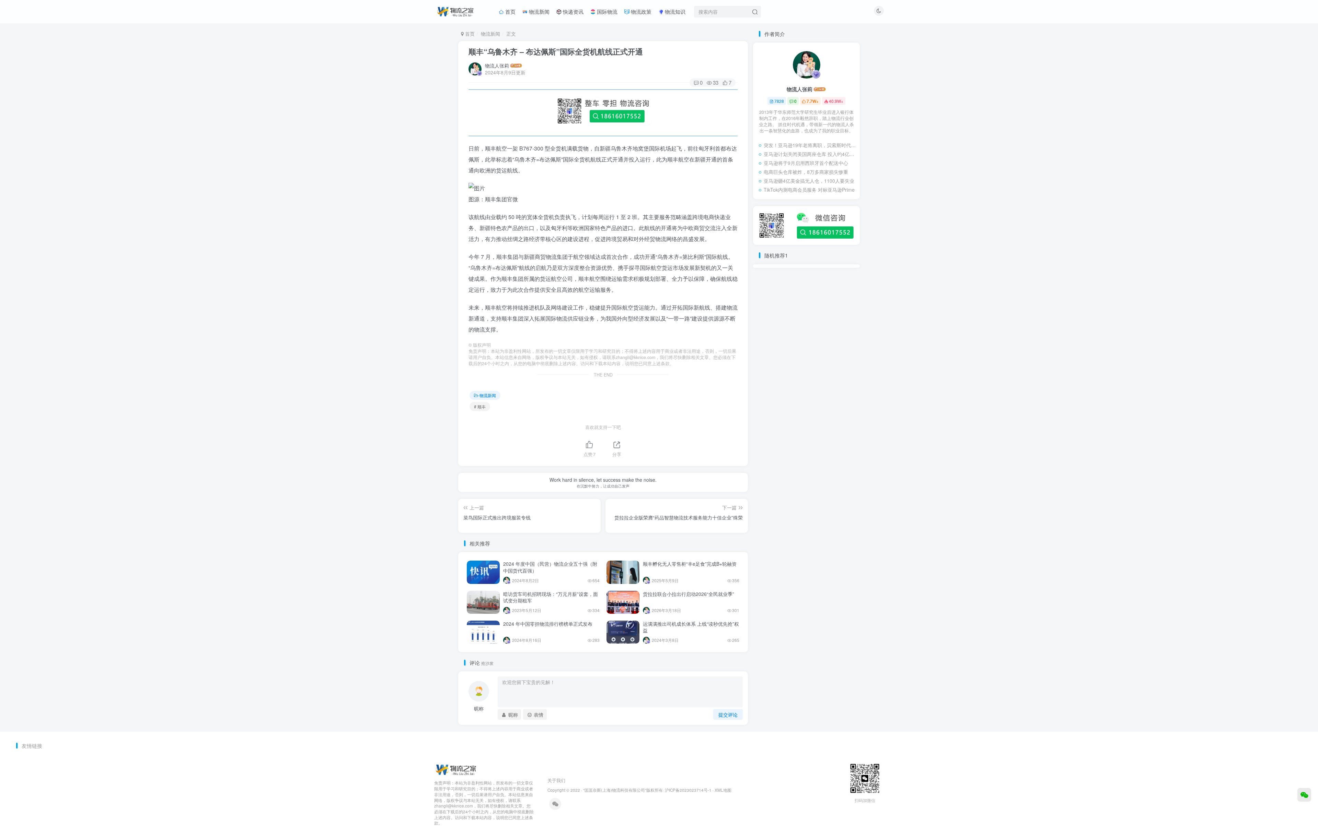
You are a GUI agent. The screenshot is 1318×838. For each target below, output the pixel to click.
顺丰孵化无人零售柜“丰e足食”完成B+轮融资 (690, 563)
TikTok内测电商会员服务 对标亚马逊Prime (809, 189)
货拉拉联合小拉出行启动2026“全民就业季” (688, 593)
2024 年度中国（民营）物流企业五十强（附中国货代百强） (550, 567)
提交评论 (728, 714)
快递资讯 (572, 11)
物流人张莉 (497, 65)
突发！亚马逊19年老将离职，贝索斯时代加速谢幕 (810, 145)
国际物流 (606, 11)
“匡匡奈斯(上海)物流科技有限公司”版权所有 (623, 790)
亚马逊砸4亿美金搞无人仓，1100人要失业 (809, 180)
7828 (779, 101)
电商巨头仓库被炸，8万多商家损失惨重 (806, 171)
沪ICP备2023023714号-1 (688, 790)
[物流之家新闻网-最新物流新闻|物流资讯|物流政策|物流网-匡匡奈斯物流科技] (455, 10)
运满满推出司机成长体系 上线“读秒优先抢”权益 (691, 627)
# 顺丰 (480, 406)
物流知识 (674, 11)
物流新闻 (539, 11)
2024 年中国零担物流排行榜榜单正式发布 (547, 623)
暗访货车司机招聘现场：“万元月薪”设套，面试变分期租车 (550, 597)
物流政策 (640, 11)
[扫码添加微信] (1304, 795)
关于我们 (556, 780)
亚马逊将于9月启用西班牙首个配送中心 (806, 162)
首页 (510, 11)
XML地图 (723, 790)
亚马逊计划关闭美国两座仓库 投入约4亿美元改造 (810, 154)
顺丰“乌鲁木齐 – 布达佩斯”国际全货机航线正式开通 (556, 51)
